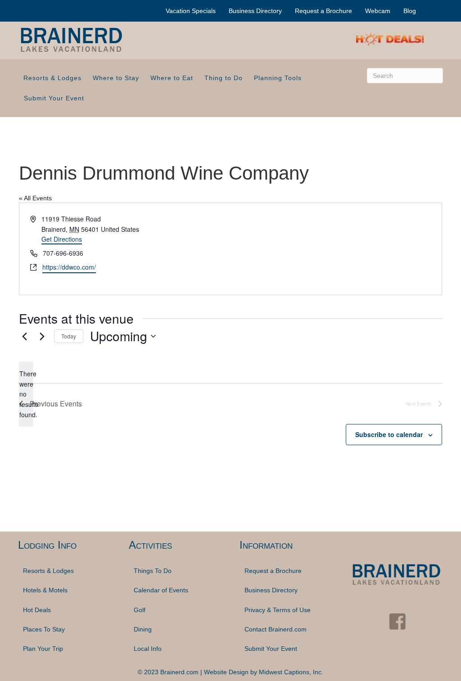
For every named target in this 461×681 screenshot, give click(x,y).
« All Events (35, 198)
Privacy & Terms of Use (277, 609)
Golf (139, 609)
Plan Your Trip (43, 648)
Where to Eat (171, 77)
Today (68, 336)
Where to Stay (116, 77)
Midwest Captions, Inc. (291, 672)
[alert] (26, 394)
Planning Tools (278, 77)
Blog (409, 10)
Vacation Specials (191, 10)
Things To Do (153, 570)
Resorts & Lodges (52, 77)
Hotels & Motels (45, 590)
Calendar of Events (161, 590)
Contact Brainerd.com (275, 629)
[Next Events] (41, 336)
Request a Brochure (323, 10)
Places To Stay (44, 629)
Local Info (148, 648)
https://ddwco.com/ (69, 266)
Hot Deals (37, 609)
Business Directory (255, 10)
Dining (143, 629)
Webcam (377, 10)
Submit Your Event (54, 98)
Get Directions (61, 239)
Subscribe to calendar (389, 434)
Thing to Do (223, 77)
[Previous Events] (24, 336)
